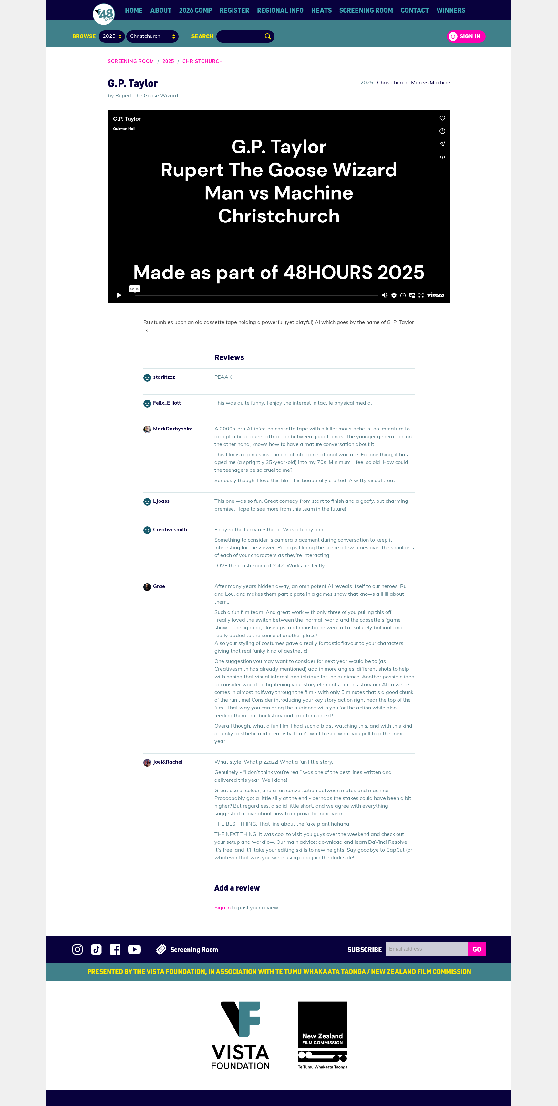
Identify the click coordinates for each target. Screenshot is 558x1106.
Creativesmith (170, 529)
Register (234, 10)
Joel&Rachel (167, 762)
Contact (415, 10)
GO (477, 949)
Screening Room (366, 10)
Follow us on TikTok (96, 949)
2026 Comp (195, 10)
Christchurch (202, 61)
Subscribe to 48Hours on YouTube (134, 949)
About (160, 10)
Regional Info (280, 10)
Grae (159, 586)
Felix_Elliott (167, 403)
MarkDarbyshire (173, 429)
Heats (321, 10)
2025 (168, 61)
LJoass (161, 501)
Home (134, 10)
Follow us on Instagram (77, 949)
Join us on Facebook (115, 949)
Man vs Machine (430, 83)
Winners (451, 10)
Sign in (470, 36)
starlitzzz (164, 377)
